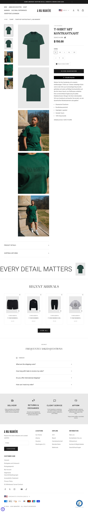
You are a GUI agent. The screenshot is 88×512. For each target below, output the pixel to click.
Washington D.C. (40, 444)
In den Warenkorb (69, 71)
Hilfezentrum (73, 441)
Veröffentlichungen (11, 13)
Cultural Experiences (19, 10)
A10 (53, 435)
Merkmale (55, 447)
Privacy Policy (8, 481)
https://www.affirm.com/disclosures (76, 417)
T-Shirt (11, 19)
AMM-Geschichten (15, 7)
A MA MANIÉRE (58, 25)
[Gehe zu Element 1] (8, 30)
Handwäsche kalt (57, 441)
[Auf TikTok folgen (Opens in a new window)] (26, 489)
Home (6, 19)
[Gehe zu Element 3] (8, 57)
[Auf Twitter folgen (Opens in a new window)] (10, 489)
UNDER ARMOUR (13, 315)
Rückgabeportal (9, 466)
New (5, 7)
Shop (25, 7)
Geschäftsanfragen (75, 447)
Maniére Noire (56, 444)
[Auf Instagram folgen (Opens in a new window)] (14, 489)
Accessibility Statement (11, 478)
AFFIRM (75, 405)
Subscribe (11, 449)
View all (44, 330)
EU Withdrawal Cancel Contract (13, 484)
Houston (38, 441)
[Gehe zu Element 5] (8, 83)
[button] (69, 77)
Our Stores (38, 435)
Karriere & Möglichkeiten (76, 444)
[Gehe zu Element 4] (8, 70)
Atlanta (37, 438)
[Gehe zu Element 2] (8, 44)
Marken (7, 10)
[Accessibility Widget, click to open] (3, 509)
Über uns (72, 435)
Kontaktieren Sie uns (75, 438)
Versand (6, 460)
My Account (7, 469)
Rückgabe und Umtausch (11, 463)
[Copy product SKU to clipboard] (65, 37)
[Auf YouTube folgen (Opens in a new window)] (22, 489)
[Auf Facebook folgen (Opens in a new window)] (5, 489)
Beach (54, 438)
